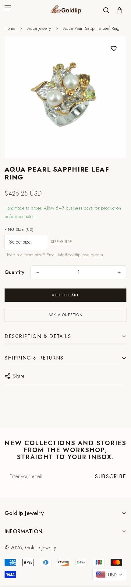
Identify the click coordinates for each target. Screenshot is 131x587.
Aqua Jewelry (39, 28)
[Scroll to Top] (120, 555)
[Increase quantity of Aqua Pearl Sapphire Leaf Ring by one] (119, 272)
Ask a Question (65, 315)
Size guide (61, 241)
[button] (119, 10)
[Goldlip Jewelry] (65, 10)
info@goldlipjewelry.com (80, 254)
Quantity (14, 272)
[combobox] (109, 574)
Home (10, 28)
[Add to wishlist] (113, 49)
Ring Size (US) (19, 229)
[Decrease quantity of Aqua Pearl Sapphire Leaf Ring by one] (38, 272)
